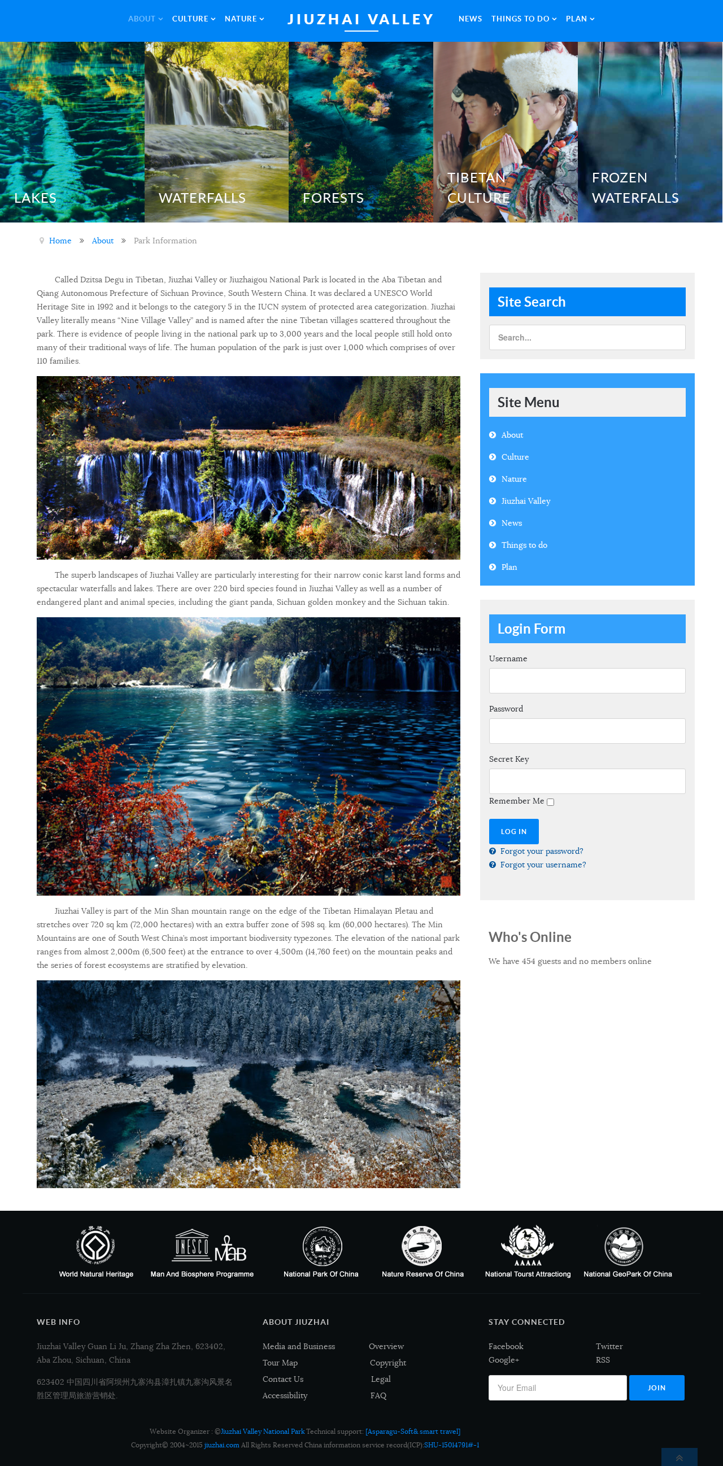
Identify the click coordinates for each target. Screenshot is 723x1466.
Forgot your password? (540, 851)
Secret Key (509, 759)
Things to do (524, 545)
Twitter (609, 1346)
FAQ (378, 1395)
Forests (333, 198)
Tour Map (280, 1363)
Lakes (35, 198)
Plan (509, 567)
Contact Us (283, 1379)
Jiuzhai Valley (526, 501)
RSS (603, 1360)
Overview (386, 1346)
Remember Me (517, 801)
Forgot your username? (542, 864)
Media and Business (299, 1346)
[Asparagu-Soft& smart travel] (412, 1431)
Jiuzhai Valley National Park (262, 1431)
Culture (515, 457)
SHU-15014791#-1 (451, 1445)
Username (508, 658)
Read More (111, 130)
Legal (381, 1379)
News (512, 523)
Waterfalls (202, 198)
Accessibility (285, 1395)
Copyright (388, 1363)
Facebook (506, 1346)
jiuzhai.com (221, 1445)
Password (506, 709)
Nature (514, 479)
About (512, 435)
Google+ (504, 1360)
